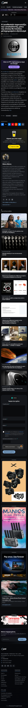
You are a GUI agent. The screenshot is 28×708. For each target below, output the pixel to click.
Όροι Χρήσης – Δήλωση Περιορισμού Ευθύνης (20, 679)
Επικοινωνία (5, 658)
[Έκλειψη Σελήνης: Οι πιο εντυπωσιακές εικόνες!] (14, 243)
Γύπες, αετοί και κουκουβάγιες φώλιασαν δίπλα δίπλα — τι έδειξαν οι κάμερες (12, 344)
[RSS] (14, 666)
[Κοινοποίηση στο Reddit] (16, 124)
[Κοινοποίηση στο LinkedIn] (9, 124)
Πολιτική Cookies (18, 684)
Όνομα (5, 419)
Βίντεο (2, 677)
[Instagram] (9, 199)
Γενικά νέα (3, 684)
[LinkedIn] (12, 199)
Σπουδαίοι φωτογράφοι (17, 7)
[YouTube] (8, 666)
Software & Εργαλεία (5, 696)
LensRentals (5, 71)
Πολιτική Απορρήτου (19, 682)
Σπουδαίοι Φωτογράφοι (6, 693)
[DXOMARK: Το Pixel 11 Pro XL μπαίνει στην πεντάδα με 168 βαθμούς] (14, 220)
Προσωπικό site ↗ (6, 204)
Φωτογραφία (4, 21)
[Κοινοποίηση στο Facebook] (2, 124)
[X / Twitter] (4, 199)
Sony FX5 (8, 7)
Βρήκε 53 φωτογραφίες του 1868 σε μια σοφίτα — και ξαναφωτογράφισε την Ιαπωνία (14, 276)
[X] (11, 666)
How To (2, 673)
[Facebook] (6, 199)
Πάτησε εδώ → (14, 67)
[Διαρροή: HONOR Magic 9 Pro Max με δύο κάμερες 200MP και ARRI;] (14, 378)
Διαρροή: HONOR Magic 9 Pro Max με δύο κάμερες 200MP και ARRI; (12, 389)
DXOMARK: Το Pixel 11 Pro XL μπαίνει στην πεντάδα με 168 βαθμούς (12, 231)
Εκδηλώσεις (3, 682)
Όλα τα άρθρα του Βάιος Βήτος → (10, 202)
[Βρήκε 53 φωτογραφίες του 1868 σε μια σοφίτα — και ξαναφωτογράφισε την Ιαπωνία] (14, 265)
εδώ (10, 110)
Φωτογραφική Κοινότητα (6, 695)
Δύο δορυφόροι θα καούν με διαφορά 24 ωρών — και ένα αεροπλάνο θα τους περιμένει (13, 367)
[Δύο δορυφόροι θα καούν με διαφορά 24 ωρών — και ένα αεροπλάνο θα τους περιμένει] (14, 355)
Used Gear (15, 115)
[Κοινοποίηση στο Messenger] (19, 124)
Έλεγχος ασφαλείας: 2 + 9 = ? (10, 438)
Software (3, 680)
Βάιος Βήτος (6, 34)
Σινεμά (2, 678)
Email (4, 425)
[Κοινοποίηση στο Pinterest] (12, 124)
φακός (15, 80)
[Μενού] (25, 2)
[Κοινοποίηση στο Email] (22, 124)
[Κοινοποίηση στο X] (5, 124)
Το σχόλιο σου (6, 404)
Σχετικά (16, 675)
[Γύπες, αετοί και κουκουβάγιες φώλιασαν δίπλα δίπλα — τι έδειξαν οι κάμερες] (14, 333)
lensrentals (8, 115)
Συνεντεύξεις (4, 686)
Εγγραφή (21, 639)
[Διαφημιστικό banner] (14, 15)
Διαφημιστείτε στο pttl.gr (20, 677)
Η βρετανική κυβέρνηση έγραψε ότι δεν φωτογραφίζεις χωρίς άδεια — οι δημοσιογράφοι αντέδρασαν (12, 322)
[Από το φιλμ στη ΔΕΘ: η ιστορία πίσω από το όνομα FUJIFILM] (14, 287)
